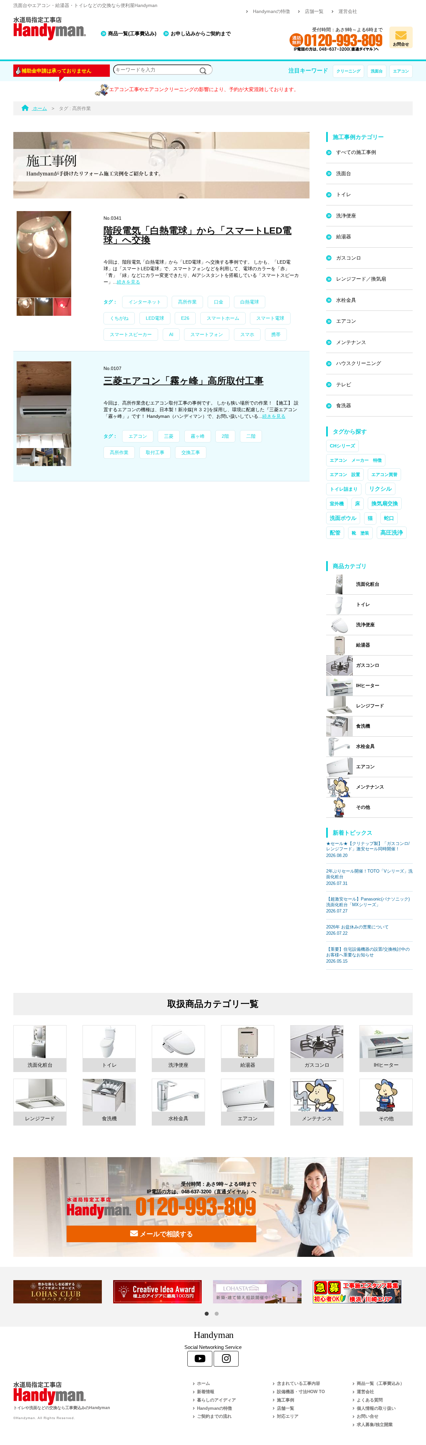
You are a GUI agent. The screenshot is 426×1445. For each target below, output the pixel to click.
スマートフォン (206, 334)
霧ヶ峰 (198, 436)
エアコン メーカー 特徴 (356, 460)
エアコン (401, 71)
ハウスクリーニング (358, 363)
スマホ (247, 334)
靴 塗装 (360, 533)
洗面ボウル (343, 518)
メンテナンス (351, 342)
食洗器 (343, 405)
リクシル (380, 488)
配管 (335, 533)
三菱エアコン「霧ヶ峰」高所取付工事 (184, 380)
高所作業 (187, 302)
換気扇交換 (384, 503)
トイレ (343, 194)
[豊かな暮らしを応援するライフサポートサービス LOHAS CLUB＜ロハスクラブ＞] (63, 1291)
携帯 (276, 334)
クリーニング (348, 71)
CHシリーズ (342, 445)
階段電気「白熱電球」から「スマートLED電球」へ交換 (198, 235)
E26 (185, 318)
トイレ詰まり (344, 489)
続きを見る (128, 282)
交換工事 (190, 452)
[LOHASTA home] (263, 1291)
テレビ (343, 384)
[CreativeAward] (163, 1291)
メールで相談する (165, 1234)
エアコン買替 (384, 474)
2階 (225, 436)
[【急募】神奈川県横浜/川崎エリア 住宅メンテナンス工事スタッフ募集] (363, 1291)
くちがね (119, 318)
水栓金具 (346, 300)
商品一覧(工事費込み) (132, 33)
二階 (251, 436)
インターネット (144, 302)
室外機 (337, 503)
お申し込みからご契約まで (201, 33)
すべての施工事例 (356, 152)
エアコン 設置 (345, 474)
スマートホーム (223, 318)
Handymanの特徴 (271, 11)
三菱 (168, 436)
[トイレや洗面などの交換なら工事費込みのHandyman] (88, 1393)
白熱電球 (249, 302)
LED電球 (155, 318)
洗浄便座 (346, 215)
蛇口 (389, 518)
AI (171, 334)
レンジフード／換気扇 (361, 279)
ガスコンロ (348, 258)
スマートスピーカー (131, 334)
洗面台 (377, 71)
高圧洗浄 (391, 532)
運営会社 (347, 11)
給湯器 (343, 236)
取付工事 (155, 452)
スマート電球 (270, 318)
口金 (218, 302)
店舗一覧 (314, 11)
